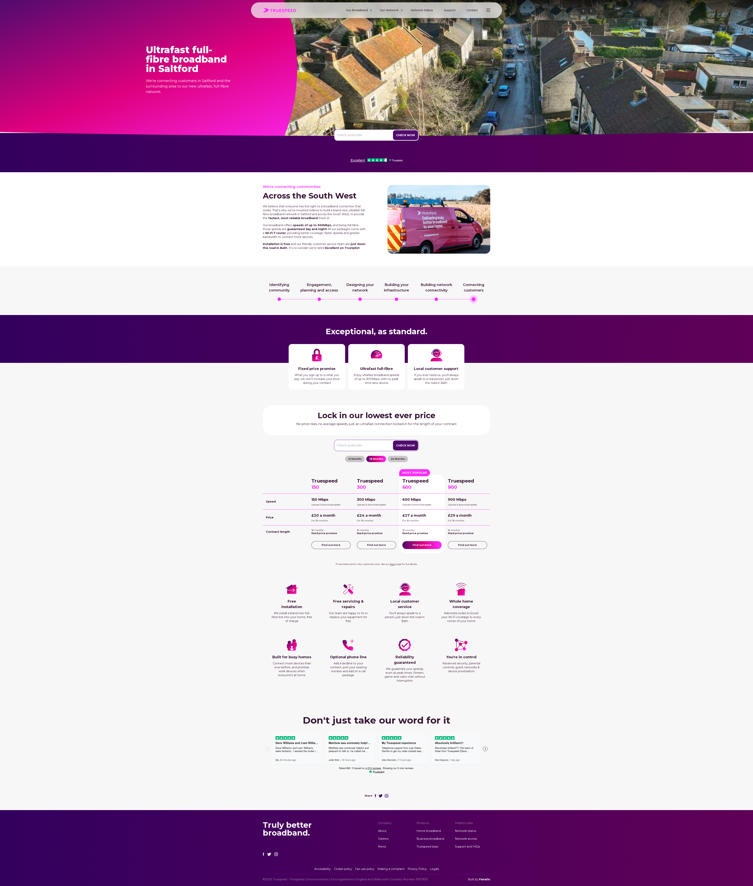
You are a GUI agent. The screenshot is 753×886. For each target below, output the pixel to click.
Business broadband (430, 838)
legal (392, 564)
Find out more (331, 545)
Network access (466, 838)
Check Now (405, 135)
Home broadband (429, 831)
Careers (383, 838)
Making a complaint (391, 869)
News (382, 846)
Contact (472, 10)
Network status (465, 831)
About (382, 831)
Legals (434, 869)
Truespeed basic (428, 846)
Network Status (422, 10)
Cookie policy (343, 869)
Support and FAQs (467, 846)
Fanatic (484, 879)
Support (450, 10)
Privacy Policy (417, 869)
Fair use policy (364, 869)
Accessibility (322, 869)
